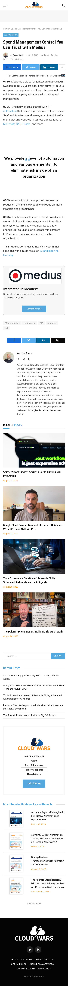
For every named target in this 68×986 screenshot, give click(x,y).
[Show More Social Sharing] (62, 67)
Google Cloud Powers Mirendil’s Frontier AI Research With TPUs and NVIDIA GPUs (33, 527)
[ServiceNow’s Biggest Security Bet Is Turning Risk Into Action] (34, 450)
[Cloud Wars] (34, 5)
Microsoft (9, 124)
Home (6, 29)
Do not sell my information (34, 969)
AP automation (12, 323)
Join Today (34, 783)
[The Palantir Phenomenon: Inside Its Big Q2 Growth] (34, 609)
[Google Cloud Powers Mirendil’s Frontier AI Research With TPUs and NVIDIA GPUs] (34, 503)
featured (51, 323)
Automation (10, 35)
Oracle (26, 124)
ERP (41, 323)
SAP (18, 124)
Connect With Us (34, 308)
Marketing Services (42, 964)
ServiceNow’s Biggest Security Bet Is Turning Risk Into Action (32, 474)
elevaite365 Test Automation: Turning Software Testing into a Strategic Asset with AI (47, 838)
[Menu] (5, 5)
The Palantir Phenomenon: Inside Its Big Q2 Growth (33, 631)
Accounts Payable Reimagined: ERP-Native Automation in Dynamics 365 (47, 815)
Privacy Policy (44, 959)
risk (7, 328)
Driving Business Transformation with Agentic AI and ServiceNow (48, 860)
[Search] (63, 5)
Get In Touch (19, 964)
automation (10, 111)
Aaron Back (18, 55)
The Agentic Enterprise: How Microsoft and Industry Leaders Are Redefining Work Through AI (47, 883)
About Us (26, 959)
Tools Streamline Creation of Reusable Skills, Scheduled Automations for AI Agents (29, 580)
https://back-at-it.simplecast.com (45, 410)
